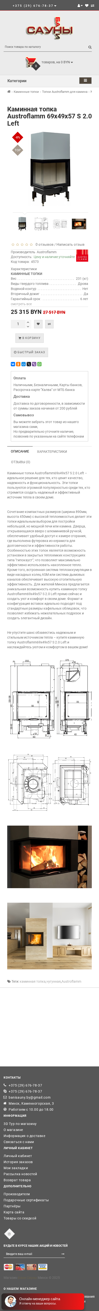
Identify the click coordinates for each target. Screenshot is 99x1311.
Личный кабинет (18, 1156)
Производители (17, 1194)
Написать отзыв (70, 244)
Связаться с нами (19, 1142)
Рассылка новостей (20, 1174)
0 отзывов (44, 244)
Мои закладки (16, 1168)
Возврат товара (17, 1180)
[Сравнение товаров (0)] (92, 5)
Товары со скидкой (20, 1218)
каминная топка (33, 981)
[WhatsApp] (39, 364)
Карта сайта (14, 1212)
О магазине (13, 1130)
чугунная (53, 981)
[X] (29, 364)
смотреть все (21, 304)
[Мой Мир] (23, 364)
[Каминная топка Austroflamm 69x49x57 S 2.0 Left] (22, 224)
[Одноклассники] (18, 364)
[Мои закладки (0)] (86, 5)
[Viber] (34, 364)
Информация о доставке (24, 1136)
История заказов (18, 1162)
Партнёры (12, 1206)
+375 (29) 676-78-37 (25, 1085)
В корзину (31, 338)
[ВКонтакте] (13, 364)
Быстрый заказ (31, 352)
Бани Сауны (27, 1278)
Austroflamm (46, 252)
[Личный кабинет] (80, 5)
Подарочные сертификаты (26, 1200)
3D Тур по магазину (20, 1124)
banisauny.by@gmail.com (29, 1097)
